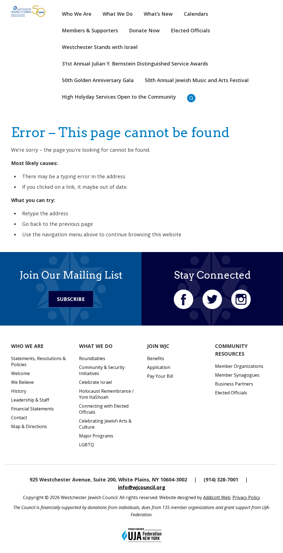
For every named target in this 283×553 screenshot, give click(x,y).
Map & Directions (29, 426)
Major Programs (96, 436)
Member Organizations (239, 366)
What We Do (118, 14)
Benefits (155, 358)
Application (158, 367)
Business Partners (234, 384)
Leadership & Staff (30, 400)
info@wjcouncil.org (141, 487)
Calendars (196, 14)
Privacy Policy (246, 497)
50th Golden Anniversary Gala (98, 80)
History (18, 391)
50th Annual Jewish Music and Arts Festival (197, 80)
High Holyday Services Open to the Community (119, 96)
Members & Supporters (90, 30)
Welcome (20, 373)
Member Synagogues (237, 375)
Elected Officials (190, 30)
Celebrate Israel (95, 382)
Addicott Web (216, 497)
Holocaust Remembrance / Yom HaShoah (106, 394)
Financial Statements (32, 409)
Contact (19, 418)
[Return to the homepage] (28, 11)
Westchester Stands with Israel (100, 47)
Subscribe (71, 299)
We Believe (22, 382)
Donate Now (144, 30)
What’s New (158, 14)
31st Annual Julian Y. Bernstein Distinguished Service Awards (135, 63)
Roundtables (92, 358)
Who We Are (76, 14)
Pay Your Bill (160, 376)
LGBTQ (86, 445)
